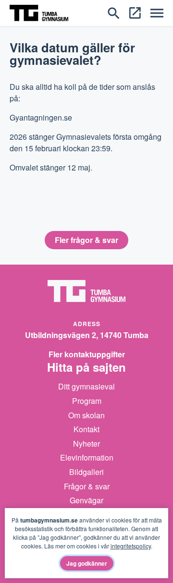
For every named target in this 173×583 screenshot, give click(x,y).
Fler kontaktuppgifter (87, 354)
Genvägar (86, 500)
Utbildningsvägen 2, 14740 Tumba (86, 334)
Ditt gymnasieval (86, 386)
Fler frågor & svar (86, 239)
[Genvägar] (135, 11)
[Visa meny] (156, 13)
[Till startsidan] (39, 11)
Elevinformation (86, 457)
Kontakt (86, 429)
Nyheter (86, 443)
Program (86, 400)
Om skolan (86, 415)
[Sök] (114, 11)
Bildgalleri (86, 471)
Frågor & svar (87, 486)
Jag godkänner (86, 563)
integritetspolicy (131, 546)
